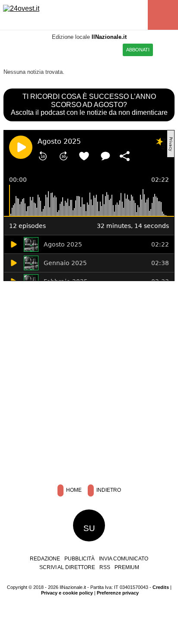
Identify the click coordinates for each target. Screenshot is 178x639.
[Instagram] (39, 49)
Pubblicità (79, 559)
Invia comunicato (123, 559)
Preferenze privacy (118, 592)
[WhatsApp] (72, 49)
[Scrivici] (93, 49)
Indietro (108, 490)
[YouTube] (61, 49)
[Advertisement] (89, 381)
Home (73, 490)
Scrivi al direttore (67, 567)
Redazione (45, 559)
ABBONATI (137, 49)
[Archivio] (104, 49)
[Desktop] (115, 49)
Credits (161, 587)
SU (89, 528)
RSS (104, 567)
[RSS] (82, 49)
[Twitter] (50, 49)
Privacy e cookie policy (67, 592)
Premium (126, 567)
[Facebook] (28, 49)
